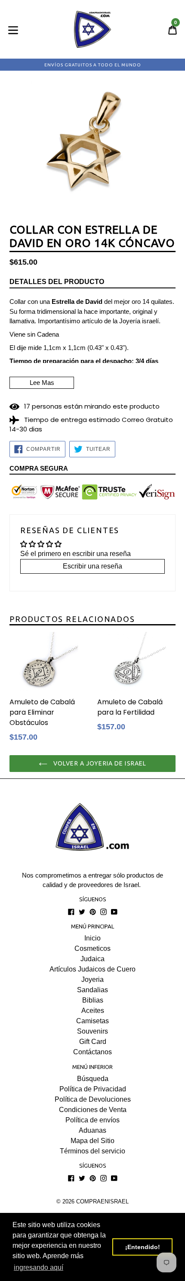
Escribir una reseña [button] (92, 566)
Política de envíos (92, 1120)
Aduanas (92, 1130)
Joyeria (92, 979)
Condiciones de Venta (92, 1109)
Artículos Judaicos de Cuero (92, 969)
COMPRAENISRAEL (102, 1201)
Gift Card (92, 1041)
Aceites (92, 1010)
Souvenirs (92, 1031)
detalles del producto (56, 281)
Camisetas (92, 1021)
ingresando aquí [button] (38, 1267)
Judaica (92, 958)
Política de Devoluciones (93, 1099)
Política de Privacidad (92, 1089)
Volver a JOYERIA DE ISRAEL (99, 763)
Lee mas (42, 382)
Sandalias (92, 990)
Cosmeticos (92, 948)
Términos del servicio (92, 1151)
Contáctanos (92, 1052)
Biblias (92, 1000)
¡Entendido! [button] (142, 1247)
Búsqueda (92, 1078)
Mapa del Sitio (92, 1140)
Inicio (92, 938)
